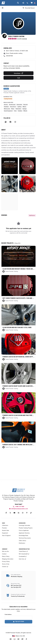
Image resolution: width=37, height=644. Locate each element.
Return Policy (5, 556)
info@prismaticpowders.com (19, 509)
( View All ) (17, 243)
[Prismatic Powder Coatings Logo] (3, 3)
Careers (4, 567)
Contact (4, 554)
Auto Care (21, 559)
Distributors (22, 543)
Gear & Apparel (6, 536)
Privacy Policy (6, 561)
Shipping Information (7, 559)
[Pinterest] (26, 513)
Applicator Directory (24, 533)
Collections (5, 525)
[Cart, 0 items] (33, 3)
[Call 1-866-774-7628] (27, 3)
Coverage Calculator (24, 525)
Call (18, 78)
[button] (9, 165)
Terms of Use (5, 564)
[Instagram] (15, 122)
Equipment (5, 533)
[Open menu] (2, 8)
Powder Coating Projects (25, 528)
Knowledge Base (23, 536)
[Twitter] (10, 513)
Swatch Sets (5, 530)
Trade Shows (22, 551)
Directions (17, 73)
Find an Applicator (24, 530)
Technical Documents (25, 538)
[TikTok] (31, 513)
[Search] (18, 3)
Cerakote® (22, 556)
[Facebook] (10, 122)
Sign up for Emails (19, 621)
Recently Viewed (30, 8)
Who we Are (5, 551)
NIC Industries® (23, 554)
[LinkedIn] (18, 513)
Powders (4, 528)
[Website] (6, 122)
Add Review (32, 215)
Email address (8, 614)
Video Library (22, 541)
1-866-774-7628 (19, 506)
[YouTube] (14, 513)
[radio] (9, 39)
